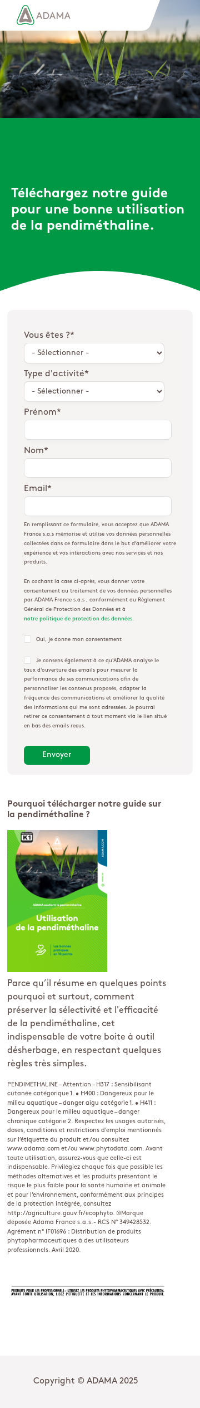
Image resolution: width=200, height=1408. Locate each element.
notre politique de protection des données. (79, 619)
